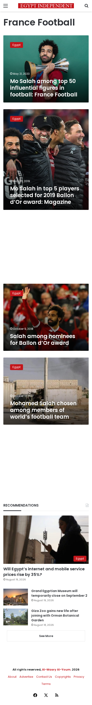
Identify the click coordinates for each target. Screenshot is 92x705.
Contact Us (44, 677)
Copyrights (63, 677)
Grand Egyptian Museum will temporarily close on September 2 (59, 593)
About (12, 677)
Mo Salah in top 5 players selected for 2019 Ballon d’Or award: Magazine (44, 195)
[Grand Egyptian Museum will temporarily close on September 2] (15, 597)
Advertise (26, 677)
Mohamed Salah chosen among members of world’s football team (43, 410)
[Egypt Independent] (46, 5)
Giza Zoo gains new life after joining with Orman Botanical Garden (55, 615)
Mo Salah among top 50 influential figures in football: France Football (43, 87)
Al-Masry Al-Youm (56, 669)
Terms (46, 684)
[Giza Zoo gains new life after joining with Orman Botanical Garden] (15, 617)
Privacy (79, 677)
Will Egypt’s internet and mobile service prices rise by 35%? (44, 571)
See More (46, 636)
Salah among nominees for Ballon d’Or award (42, 339)
